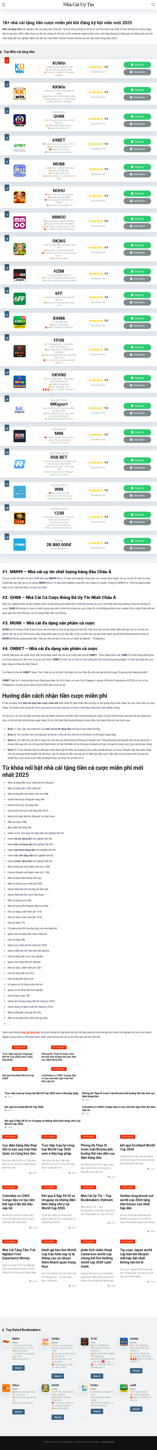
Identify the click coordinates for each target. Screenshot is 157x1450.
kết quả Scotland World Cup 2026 (24, 1107)
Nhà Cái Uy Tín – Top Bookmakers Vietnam (97, 1198)
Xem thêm (139, 72)
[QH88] (20, 120)
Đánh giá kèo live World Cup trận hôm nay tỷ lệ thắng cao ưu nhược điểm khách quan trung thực (59, 1258)
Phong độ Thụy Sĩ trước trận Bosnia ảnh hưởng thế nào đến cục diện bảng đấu (59, 1056)
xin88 (133, 1385)
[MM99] (6, 1344)
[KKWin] (20, 94)
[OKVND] (20, 382)
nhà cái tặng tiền (30, 1032)
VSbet (15, 1385)
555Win (56, 1338)
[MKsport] (20, 409)
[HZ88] (20, 275)
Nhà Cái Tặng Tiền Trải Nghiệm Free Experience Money (18, 1254)
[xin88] (20, 322)
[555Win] (45, 1344)
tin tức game (19, 1047)
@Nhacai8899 (108, 1442)
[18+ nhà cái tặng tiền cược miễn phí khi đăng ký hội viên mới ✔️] (78, 4)
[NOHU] (20, 197)
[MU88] (20, 171)
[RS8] (20, 464)
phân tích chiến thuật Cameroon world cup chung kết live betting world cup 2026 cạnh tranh (97, 1258)
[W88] (20, 492)
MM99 (15, 1338)
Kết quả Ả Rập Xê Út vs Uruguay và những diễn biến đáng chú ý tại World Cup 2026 (58, 1202)
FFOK (94, 1338)
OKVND (134, 1338)
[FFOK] (20, 351)
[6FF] (20, 299)
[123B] (20, 518)
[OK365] (20, 249)
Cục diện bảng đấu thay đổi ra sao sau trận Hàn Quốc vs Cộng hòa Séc (19, 1149)
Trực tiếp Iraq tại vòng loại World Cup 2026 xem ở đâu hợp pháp (17, 1056)
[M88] (20, 436)
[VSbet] (6, 1391)
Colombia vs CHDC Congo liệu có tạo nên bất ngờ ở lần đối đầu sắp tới (59, 1078)
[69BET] (20, 145)
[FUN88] (20, 544)
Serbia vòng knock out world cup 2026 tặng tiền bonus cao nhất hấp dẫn (136, 1202)
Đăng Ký (139, 64)
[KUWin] (20, 68)
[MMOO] (20, 222)
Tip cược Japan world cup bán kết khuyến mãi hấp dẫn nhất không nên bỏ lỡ (136, 1256)
